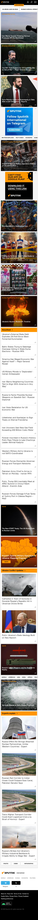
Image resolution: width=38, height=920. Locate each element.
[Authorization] (28, 2)
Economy (25, 878)
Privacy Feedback (23, 896)
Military (32, 878)
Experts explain (8, 713)
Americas (10, 878)
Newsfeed (6, 330)
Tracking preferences (7, 899)
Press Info (10, 894)
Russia (17, 878)
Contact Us (25, 894)
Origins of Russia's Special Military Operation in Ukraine (19, 142)
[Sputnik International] (5, 3)
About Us (3, 894)
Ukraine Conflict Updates (12, 570)
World (4, 78)
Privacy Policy (14, 896)
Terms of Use (17, 894)
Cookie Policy (5, 896)
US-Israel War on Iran (8, 14)
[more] (35, 41)
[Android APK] (6, 904)
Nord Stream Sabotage (9, 681)
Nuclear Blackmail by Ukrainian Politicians (15, 298)
